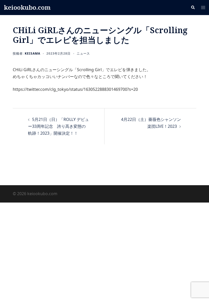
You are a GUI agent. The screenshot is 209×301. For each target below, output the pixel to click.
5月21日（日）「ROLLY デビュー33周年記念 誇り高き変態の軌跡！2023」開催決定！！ (58, 126)
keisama (32, 53)
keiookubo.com (27, 7)
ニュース (83, 53)
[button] (193, 7)
